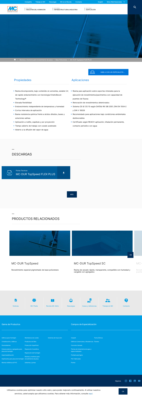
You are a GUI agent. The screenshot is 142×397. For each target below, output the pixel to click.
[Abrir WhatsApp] (136, 391)
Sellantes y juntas (30, 362)
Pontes (73, 362)
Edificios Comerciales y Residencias (82, 341)
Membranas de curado (32, 338)
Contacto (78, 2)
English (100, 2)
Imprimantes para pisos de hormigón (13, 359)
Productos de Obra (30, 341)
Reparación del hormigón (32, 353)
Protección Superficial (31, 345)
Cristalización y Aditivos (9, 341)
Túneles (96, 341)
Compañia (28, 2)
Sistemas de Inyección (55, 338)
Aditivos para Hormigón (9, 338)
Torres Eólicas (98, 338)
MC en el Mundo (66, 2)
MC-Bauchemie (12, 9)
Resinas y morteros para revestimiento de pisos (36, 60)
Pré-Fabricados (76, 359)
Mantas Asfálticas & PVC (9, 362)
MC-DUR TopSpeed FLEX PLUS (81, 60)
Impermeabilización (8, 355)
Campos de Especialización (84, 324)
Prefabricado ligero (77, 355)
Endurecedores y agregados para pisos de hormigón (12, 350)
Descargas (52, 2)
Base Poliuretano (61, 60)
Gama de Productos (11, 324)
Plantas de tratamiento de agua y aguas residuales (81, 350)
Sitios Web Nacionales (114, 2)
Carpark (73, 338)
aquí (90, 393)
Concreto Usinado (76, 345)
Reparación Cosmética (32, 349)
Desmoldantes (6, 345)
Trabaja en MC (40, 2)
